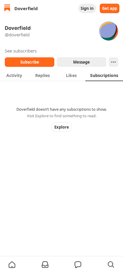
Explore (61, 127)
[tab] (14, 75)
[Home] (7, 8)
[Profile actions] (113, 62)
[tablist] (61, 75)
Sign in (87, 8)
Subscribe (29, 62)
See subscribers (21, 51)
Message (81, 62)
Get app (109, 8)
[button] (12, 264)
